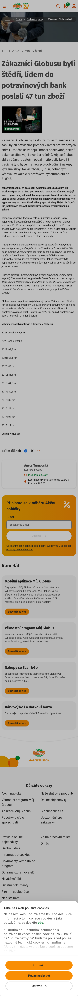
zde (40, 922)
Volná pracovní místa (56, 837)
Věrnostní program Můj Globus (18, 802)
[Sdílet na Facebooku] (25, 451)
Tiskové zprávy (35, 19)
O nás (19, 19)
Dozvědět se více (17, 611)
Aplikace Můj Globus (16, 811)
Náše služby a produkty (57, 793)
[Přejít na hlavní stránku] (17, 6)
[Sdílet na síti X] (32, 451)
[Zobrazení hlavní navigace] (4, 6)
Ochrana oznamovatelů (18, 872)
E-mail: (11, 517)
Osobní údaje (11, 848)
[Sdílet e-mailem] (38, 451)
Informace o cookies (16, 855)
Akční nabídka (12, 793)
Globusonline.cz (52, 811)
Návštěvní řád (11, 879)
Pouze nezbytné (39, 976)
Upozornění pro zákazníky (51, 820)
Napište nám (11, 898)
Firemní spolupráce (15, 892)
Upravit (37, 986)
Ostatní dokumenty (15, 885)
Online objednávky (54, 800)
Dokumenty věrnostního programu (18, 863)
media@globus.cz (38, 475)
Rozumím (39, 965)
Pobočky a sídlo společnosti (13, 820)
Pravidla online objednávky (12, 839)
